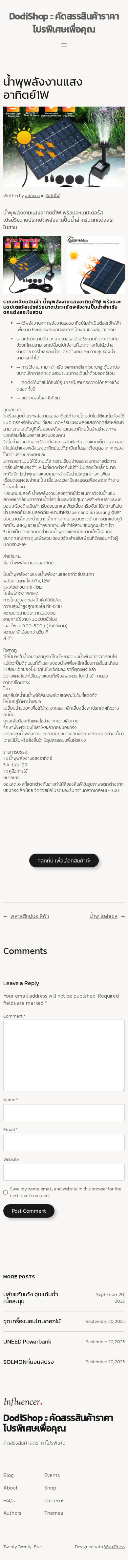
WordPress (114, 1546)
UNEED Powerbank (28, 1341)
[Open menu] (64, 45)
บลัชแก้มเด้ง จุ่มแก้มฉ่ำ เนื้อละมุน (30, 1298)
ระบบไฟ (53, 195)
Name (10, 1100)
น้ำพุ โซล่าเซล (103, 916)
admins (32, 195)
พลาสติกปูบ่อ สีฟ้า (30, 916)
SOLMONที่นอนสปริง (28, 1362)
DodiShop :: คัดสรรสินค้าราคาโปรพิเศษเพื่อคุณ (64, 22)
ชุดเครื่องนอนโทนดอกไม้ (32, 1321)
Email (10, 1129)
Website (11, 1159)
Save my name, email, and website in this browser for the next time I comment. (65, 1192)
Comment (14, 1016)
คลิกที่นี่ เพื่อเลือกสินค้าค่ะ (63, 860)
